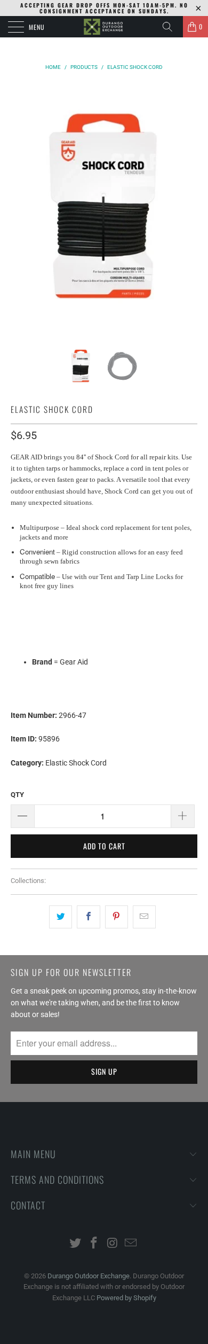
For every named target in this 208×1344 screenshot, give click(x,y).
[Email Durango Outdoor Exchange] (131, 1244)
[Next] (187, 206)
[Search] (171, 27)
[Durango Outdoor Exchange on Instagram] (113, 1244)
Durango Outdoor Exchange (88, 1276)
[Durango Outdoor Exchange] (104, 26)
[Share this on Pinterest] (116, 916)
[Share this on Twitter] (60, 916)
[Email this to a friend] (144, 916)
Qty (17, 795)
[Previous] (20, 206)
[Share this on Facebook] (88, 916)
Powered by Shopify (126, 1298)
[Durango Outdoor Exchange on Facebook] (94, 1244)
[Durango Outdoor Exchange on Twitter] (76, 1244)
